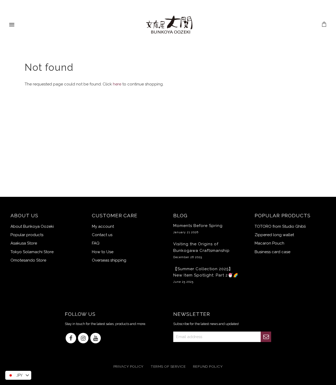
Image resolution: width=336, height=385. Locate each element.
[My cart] (324, 24)
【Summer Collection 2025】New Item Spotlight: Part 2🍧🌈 (205, 275)
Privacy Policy (128, 366)
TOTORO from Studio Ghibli (280, 226)
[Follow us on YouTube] (95, 338)
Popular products (26, 234)
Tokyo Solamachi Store (32, 252)
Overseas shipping (109, 260)
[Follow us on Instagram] (83, 338)
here (117, 84)
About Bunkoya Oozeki (32, 226)
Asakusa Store (23, 243)
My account (103, 226)
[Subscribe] (266, 337)
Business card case (272, 252)
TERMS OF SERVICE (168, 366)
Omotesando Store (28, 260)
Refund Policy (208, 366)
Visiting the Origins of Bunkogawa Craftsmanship (201, 250)
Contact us (102, 234)
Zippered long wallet (274, 234)
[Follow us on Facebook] (71, 338)
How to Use (102, 252)
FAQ (95, 243)
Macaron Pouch (269, 243)
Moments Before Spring (198, 228)
